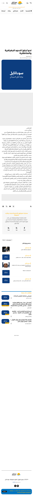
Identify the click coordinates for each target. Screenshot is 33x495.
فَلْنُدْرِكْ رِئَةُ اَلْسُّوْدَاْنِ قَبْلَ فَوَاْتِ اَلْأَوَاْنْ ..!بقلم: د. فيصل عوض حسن (20, 320)
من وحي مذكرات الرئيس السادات (22, 296)
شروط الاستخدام (21, 492)
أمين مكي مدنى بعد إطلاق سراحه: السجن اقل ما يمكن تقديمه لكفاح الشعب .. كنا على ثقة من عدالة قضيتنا (21, 304)
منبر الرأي (7, 314)
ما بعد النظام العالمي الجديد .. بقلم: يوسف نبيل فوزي (22, 280)
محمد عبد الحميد (28, 298)
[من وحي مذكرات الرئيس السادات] (5, 297)
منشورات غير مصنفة (5, 305)
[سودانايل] (17, 3)
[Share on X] (13, 206)
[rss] (9, 229)
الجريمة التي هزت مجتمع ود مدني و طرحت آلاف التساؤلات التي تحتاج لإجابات (21, 266)
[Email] (10, 206)
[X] (16, 229)
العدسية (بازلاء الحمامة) (27, 270)
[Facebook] (24, 229)
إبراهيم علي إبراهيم (28, 316)
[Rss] (15, 486)
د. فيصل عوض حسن (28, 323)
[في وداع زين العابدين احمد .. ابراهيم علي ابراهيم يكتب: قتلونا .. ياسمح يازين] (5, 312)
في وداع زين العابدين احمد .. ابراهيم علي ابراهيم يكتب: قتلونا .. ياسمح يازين (21, 312)
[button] (4, 491)
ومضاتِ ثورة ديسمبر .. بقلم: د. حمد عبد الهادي (23, 257)
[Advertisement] (16, 29)
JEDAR (14, 482)
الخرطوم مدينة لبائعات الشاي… (26, 249)
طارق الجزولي (29, 307)
